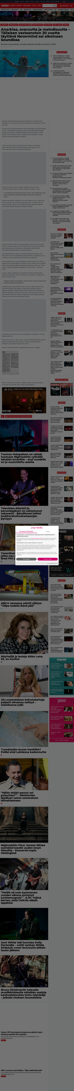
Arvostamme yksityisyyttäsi (26, 531)
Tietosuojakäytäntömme (52, 563)
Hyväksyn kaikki (48, 559)
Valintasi (48, 531)
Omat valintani (26, 559)
